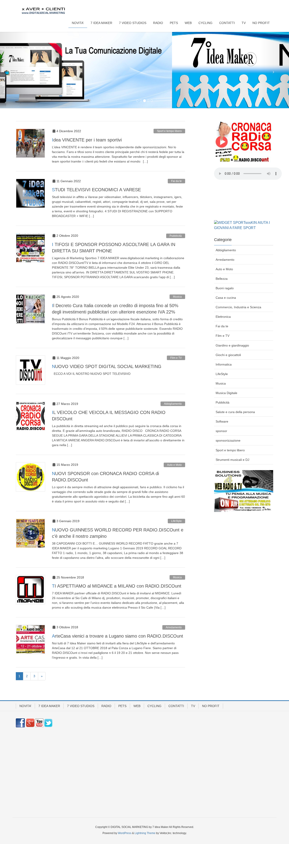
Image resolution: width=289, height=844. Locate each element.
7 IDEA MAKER (49, 706)
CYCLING (154, 706)
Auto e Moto (174, 464)
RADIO (106, 706)
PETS (122, 706)
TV (193, 706)
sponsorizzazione (228, 440)
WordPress (124, 833)
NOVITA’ (25, 706)
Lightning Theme (145, 833)
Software (222, 421)
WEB (136, 706)
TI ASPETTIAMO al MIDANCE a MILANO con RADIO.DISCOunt (116, 585)
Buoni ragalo (225, 288)
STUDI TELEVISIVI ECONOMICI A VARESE (96, 189)
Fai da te (176, 181)
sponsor (221, 431)
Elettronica (223, 316)
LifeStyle (176, 521)
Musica (177, 296)
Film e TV (176, 357)
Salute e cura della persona (235, 412)
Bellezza (222, 278)
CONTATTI (176, 706)
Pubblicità (176, 235)
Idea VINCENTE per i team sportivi (87, 139)
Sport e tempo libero (169, 131)
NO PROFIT (210, 706)
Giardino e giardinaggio (232, 345)
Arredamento (174, 627)
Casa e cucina (226, 297)
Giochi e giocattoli (228, 355)
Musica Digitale (226, 393)
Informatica (224, 364)
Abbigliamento (173, 403)
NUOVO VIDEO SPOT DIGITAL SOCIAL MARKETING (106, 366)
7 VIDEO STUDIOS (80, 706)
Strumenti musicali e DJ (232, 459)
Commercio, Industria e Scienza (238, 307)
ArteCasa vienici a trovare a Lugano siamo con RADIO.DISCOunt (117, 636)
